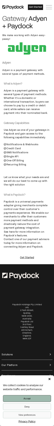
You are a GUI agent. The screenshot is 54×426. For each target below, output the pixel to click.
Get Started (27, 257)
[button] (49, 379)
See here (9, 231)
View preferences (27, 415)
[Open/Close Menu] (49, 7)
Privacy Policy (27, 421)
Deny (27, 406)
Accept (27, 398)
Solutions (7, 354)
